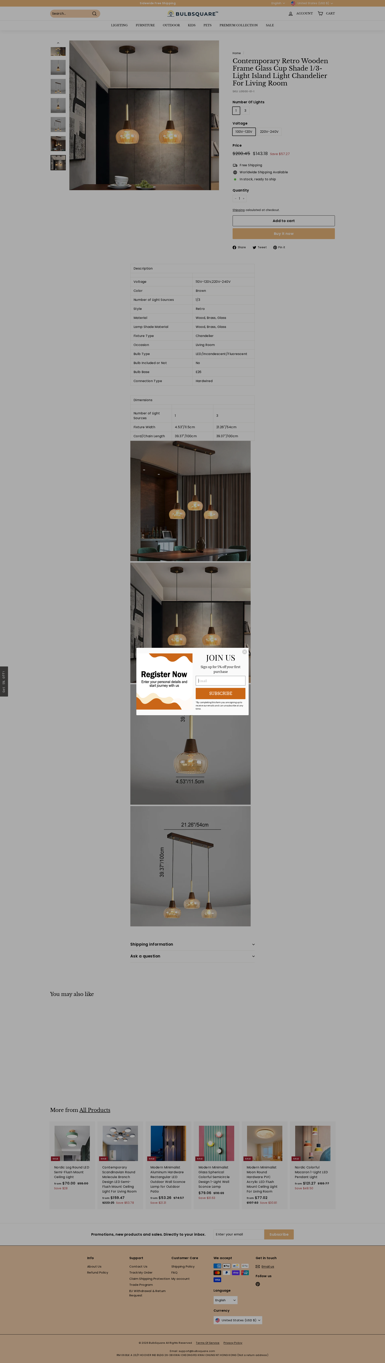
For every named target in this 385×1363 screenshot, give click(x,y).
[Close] (244, 651)
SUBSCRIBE (220, 693)
